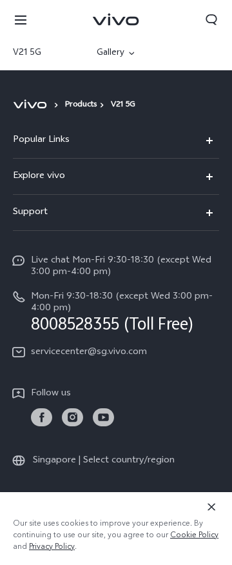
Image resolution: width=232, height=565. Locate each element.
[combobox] (44, 53)
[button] (20, 19)
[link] (41, 417)
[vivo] (32, 104)
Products (81, 105)
